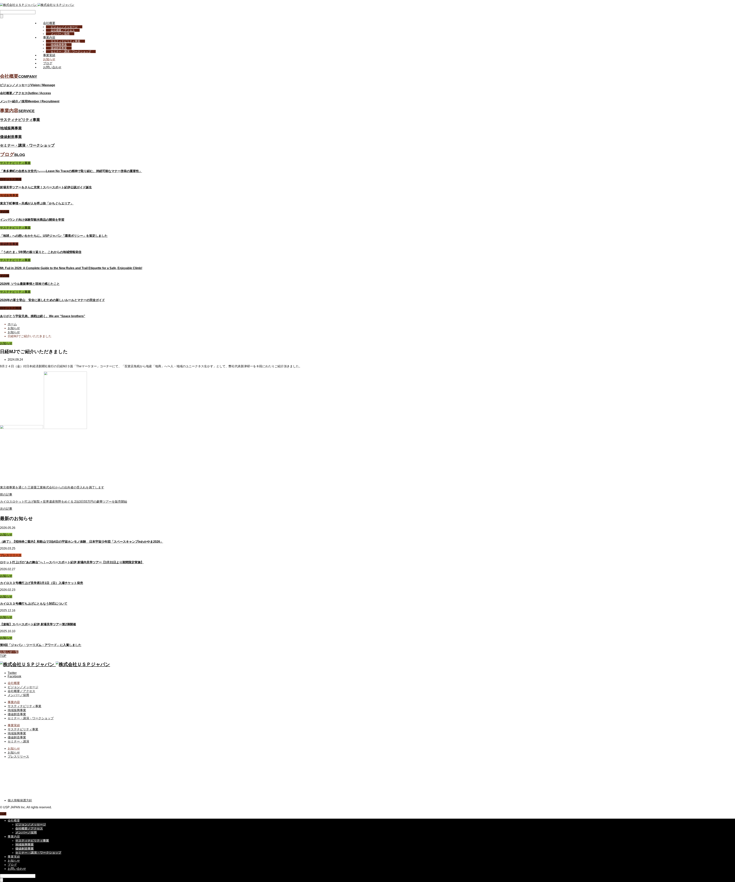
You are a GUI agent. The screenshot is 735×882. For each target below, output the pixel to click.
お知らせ (49, 59)
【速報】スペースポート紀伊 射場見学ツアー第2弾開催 (38, 624)
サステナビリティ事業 (15, 163)
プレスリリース (10, 555)
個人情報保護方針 (20, 800)
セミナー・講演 (18, 741)
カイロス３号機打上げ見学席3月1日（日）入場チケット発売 (41, 583)
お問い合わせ (52, 67)
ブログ (47, 63)
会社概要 (49, 23)
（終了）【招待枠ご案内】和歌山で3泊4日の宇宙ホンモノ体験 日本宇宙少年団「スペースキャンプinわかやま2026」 (81, 541)
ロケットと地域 (10, 179)
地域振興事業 (59, 44)
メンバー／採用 (60, 33)
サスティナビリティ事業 (65, 41)
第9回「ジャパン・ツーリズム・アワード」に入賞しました (40, 645)
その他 (4, 211)
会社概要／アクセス (63, 30)
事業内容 (49, 37)
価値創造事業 (59, 48)
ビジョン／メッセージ (64, 26)
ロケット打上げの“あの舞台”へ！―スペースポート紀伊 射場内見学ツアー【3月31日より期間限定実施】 (72, 562)
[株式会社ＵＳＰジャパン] (37, 5)
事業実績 (49, 55)
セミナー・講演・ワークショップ (71, 51)
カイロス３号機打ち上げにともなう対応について (33, 603)
